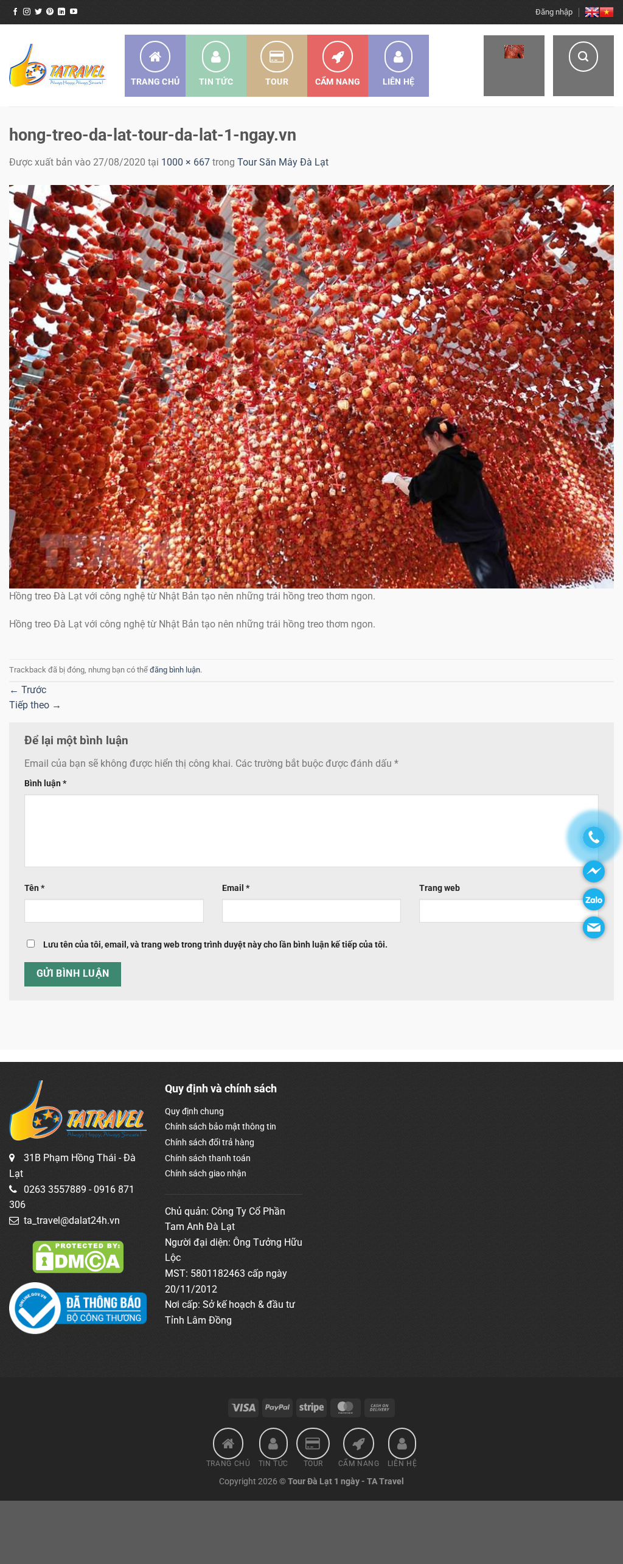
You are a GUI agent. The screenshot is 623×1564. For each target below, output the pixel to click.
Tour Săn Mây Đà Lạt (283, 162)
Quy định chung (194, 1111)
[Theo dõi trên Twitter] (38, 12)
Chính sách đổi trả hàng (209, 1142)
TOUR (276, 81)
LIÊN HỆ (399, 81)
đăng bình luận (175, 669)
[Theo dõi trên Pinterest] (50, 12)
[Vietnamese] (606, 12)
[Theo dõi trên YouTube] (73, 12)
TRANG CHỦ (155, 81)
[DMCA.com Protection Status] (78, 1256)
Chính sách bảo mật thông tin (220, 1126)
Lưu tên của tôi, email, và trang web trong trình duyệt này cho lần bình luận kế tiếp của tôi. (215, 945)
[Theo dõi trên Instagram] (26, 12)
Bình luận (45, 783)
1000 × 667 (185, 162)
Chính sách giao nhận (205, 1173)
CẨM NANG (337, 81)
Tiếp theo (35, 705)
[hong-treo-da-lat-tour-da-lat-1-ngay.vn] (311, 385)
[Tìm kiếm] (583, 65)
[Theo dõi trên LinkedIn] (61, 12)
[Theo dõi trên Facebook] (15, 12)
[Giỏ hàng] (514, 65)
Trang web (439, 888)
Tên (34, 888)
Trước (27, 690)
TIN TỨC (216, 81)
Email (235, 888)
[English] (592, 12)
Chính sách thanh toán (208, 1158)
